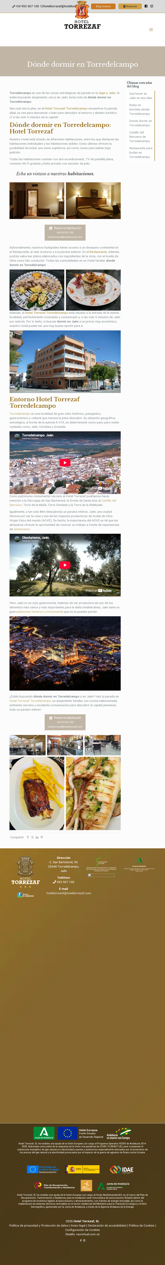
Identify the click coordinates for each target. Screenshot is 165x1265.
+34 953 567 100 (27, 6)
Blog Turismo (103, 6)
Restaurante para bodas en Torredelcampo (140, 152)
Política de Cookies (141, 1225)
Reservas (131, 6)
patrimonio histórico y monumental (39, 612)
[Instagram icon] (84, 1240)
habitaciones (80, 173)
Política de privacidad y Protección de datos (38, 1225)
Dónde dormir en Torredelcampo (140, 123)
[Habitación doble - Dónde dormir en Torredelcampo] (93, 200)
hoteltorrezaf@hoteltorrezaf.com (69, 893)
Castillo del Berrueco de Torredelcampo (139, 136)
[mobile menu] (151, 29)
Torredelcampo (20, 414)
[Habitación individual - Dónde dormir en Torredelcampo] (37, 200)
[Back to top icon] (149, 1258)
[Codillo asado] (37, 793)
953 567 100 (65, 882)
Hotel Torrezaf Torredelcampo (66, 108)
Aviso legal (78, 1225)
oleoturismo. (22, 529)
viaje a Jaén (107, 93)
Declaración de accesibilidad (107, 1225)
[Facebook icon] (81, 1240)
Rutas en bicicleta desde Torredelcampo (139, 109)
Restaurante (98, 252)
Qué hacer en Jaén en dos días (140, 96)
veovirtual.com (86, 1234)
